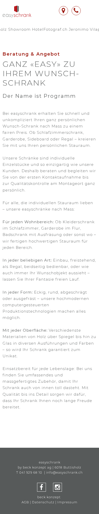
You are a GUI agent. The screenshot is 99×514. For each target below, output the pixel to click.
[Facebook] (41, 488)
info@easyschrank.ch (64, 472)
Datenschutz (43, 502)
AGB (25, 502)
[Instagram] (57, 488)
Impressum (67, 502)
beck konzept (49, 497)
